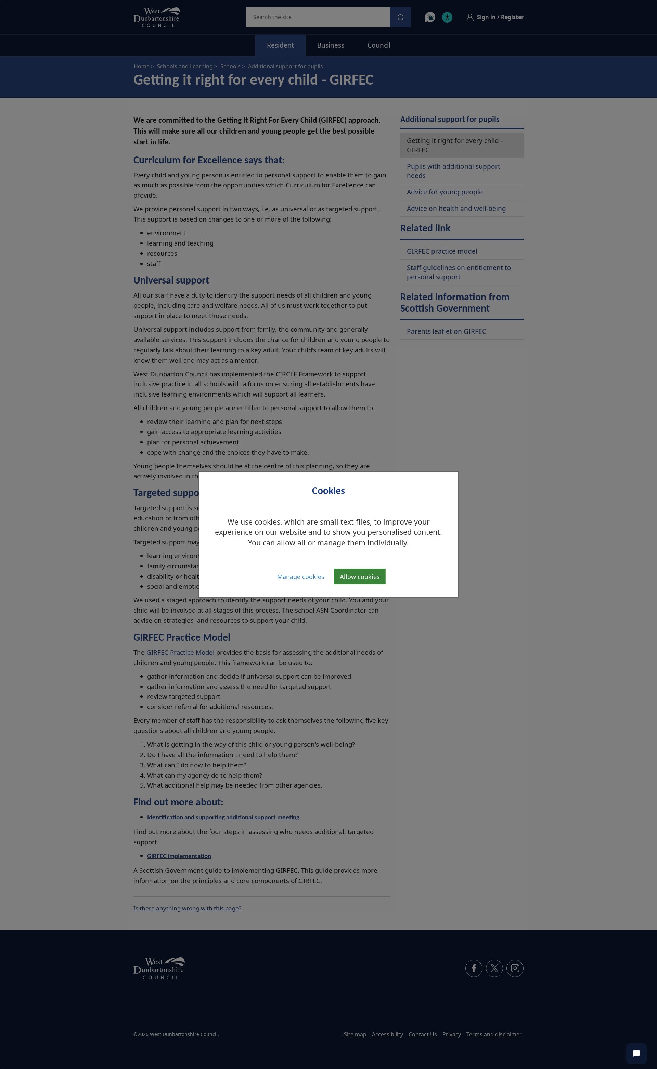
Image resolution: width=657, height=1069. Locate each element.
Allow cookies (360, 577)
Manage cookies (300, 577)
